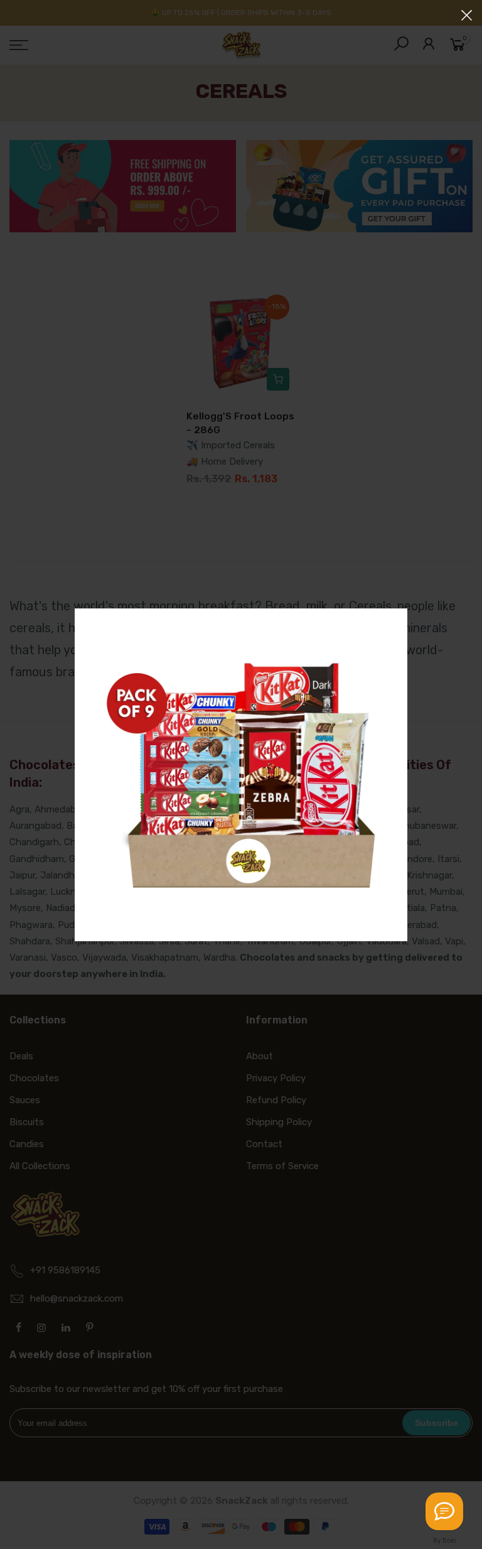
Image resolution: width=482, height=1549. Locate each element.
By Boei (444, 1540)
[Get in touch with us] (444, 1511)
